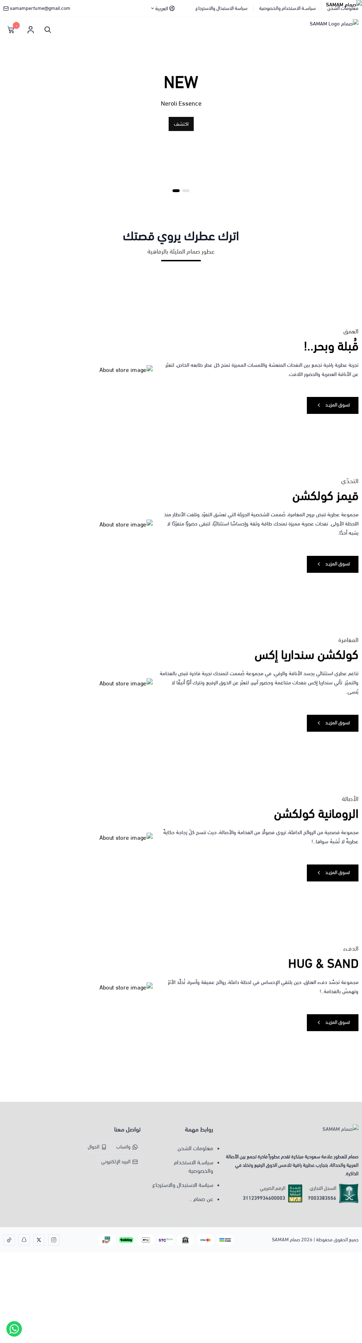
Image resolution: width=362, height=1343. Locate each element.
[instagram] (53, 1240)
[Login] (30, 30)
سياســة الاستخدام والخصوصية (287, 8)
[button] (185, 190)
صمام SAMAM (286, 1239)
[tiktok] (9, 1240)
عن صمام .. (201, 1199)
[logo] (290, 1135)
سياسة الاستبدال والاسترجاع (221, 8)
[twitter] (39, 1240)
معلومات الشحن (342, 8)
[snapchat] (24, 1240)
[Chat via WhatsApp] (14, 1329)
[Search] (46, 30)
